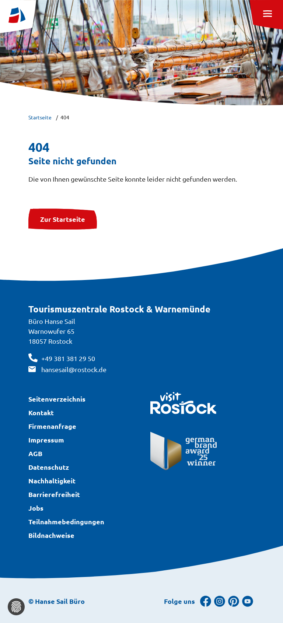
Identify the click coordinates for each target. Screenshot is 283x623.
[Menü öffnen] (266, 14)
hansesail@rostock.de (73, 369)
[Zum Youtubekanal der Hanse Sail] (247, 600)
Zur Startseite (62, 219)
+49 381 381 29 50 (68, 358)
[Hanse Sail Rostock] (18, 16)
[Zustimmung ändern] (16, 607)
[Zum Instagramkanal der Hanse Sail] (219, 600)
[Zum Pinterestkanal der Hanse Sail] (233, 600)
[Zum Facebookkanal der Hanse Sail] (205, 600)
